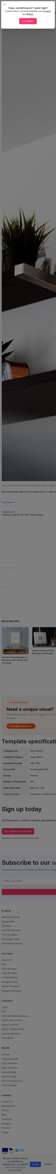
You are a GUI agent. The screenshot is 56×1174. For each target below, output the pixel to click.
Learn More (28, 21)
